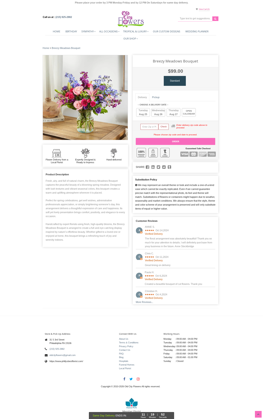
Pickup (156, 97)
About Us (123, 339)
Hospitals (123, 361)
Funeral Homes (126, 364)
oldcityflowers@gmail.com (62, 355)
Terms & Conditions (129, 342)
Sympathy (87, 31)
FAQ (121, 353)
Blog (121, 357)
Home (56, 31)
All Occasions (108, 31)
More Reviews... (144, 302)
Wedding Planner (197, 31)
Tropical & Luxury (135, 31)
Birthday (71, 31)
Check (164, 126)
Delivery (142, 97)
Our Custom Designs (166, 31)
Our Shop (129, 38)
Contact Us (124, 350)
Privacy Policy (126, 346)
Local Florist (125, 368)
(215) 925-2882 (63, 17)
